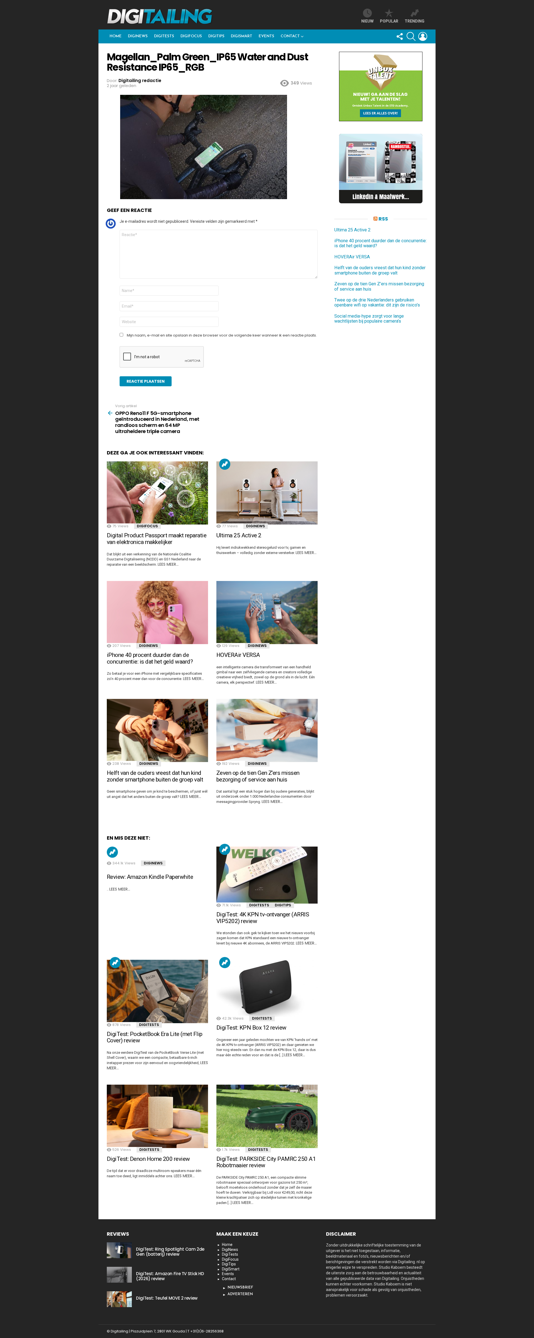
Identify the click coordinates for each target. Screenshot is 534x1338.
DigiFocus (191, 36)
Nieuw (367, 21)
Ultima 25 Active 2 (238, 535)
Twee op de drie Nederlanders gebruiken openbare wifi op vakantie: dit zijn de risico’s (377, 303)
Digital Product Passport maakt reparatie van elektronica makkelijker (156, 538)
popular (389, 21)
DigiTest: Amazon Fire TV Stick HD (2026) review (170, 1276)
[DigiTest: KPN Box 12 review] (267, 988)
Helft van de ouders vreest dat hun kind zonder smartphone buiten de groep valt (155, 776)
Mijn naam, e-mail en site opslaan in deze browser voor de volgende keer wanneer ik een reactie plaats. (222, 335)
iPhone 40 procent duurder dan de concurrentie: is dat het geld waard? (150, 658)
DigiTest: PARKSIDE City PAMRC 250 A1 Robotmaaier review (266, 1162)
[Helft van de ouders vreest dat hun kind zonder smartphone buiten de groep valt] (157, 730)
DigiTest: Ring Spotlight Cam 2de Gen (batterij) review (170, 1251)
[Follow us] (399, 36)
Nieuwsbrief (240, 1287)
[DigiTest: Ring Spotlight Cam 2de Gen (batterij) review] (119, 1250)
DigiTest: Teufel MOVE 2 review (166, 1298)
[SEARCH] (411, 36)
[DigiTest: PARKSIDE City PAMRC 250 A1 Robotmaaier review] (267, 1116)
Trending (224, 464)
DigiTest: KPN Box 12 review (251, 1027)
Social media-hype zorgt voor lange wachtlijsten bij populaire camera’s (369, 319)
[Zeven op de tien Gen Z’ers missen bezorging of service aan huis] (267, 730)
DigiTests (164, 36)
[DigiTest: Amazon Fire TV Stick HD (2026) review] (119, 1274)
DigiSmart (241, 36)
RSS (383, 218)
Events (266, 36)
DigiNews (138, 36)
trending (414, 21)
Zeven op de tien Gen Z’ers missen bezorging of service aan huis (258, 776)
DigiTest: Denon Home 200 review (148, 1159)
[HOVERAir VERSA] (267, 612)
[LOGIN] (422, 36)
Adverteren (240, 1294)
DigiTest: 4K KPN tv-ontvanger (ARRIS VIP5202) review (262, 917)
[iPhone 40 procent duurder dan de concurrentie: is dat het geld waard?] (157, 612)
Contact (290, 36)
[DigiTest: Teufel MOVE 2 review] (119, 1299)
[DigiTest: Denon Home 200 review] (157, 1116)
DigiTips (216, 36)
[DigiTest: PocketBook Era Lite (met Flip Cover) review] (157, 991)
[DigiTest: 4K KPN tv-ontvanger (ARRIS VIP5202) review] (267, 875)
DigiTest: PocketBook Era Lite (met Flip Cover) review (154, 1037)
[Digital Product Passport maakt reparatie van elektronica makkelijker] (157, 493)
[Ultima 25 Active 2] (267, 493)
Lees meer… (168, 564)
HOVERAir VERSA (238, 655)
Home (116, 36)
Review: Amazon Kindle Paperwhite (150, 877)
